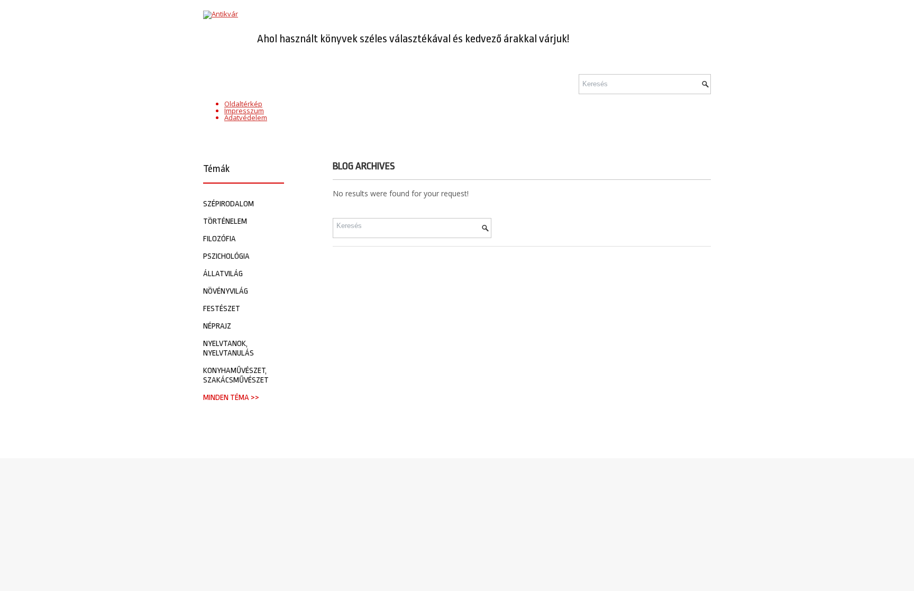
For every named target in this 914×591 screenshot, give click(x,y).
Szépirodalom (228, 203)
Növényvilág (225, 291)
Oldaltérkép (243, 103)
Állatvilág (223, 273)
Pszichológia (226, 256)
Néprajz (217, 326)
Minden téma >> (231, 397)
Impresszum (244, 110)
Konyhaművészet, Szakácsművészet (236, 375)
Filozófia (219, 238)
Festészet (221, 308)
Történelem (225, 221)
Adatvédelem (245, 117)
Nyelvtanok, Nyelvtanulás (228, 348)
